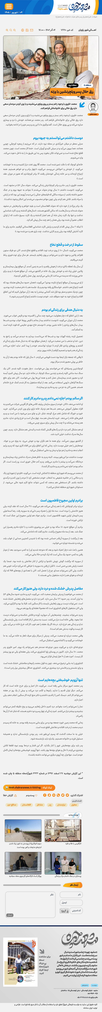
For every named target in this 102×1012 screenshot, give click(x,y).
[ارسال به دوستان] (31, 30)
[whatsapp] (58, 795)
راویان (81, 30)
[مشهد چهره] (74, 7)
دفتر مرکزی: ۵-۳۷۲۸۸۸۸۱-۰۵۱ (87, 997)
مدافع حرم (11, 805)
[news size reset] (11, 30)
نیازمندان (61, 805)
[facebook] (44, 795)
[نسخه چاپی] (22, 30)
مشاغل (40, 805)
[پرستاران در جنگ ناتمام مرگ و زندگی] (63, 863)
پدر (50, 805)
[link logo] (80, 939)
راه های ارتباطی (85, 985)
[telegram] (67, 795)
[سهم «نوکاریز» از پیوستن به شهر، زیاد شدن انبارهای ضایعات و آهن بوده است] (23, 830)
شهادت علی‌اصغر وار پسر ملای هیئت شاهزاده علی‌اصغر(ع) (76, 17)
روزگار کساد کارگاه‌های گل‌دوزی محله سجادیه (25, 876)
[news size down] (14, 30)
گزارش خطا (8, 795)
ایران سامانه (87, 1008)
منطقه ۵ (87, 85)
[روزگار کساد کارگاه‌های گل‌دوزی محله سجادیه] (23, 863)
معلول (74, 805)
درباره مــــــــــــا (94, 985)
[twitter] (62, 795)
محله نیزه (72, 85)
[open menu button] (9, 6)
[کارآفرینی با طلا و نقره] (63, 830)
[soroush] (53, 795)
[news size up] (7, 30)
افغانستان (26, 805)
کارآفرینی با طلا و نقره (73, 843)
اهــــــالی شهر (90, 30)
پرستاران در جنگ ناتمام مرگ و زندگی (68, 876)
